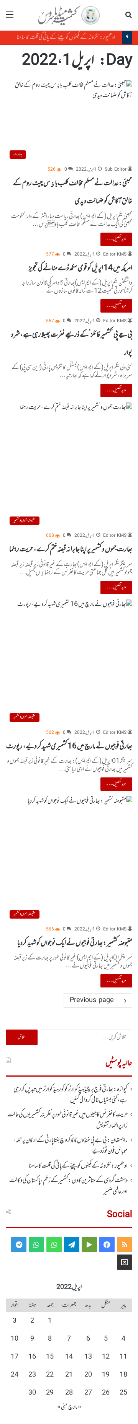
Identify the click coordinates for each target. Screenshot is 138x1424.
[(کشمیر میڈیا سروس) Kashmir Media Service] (69, 15)
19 (106, 1375)
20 (88, 1375)
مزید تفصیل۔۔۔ (116, 239)
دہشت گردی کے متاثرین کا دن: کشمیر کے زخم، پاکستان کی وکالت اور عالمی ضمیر (68, 1186)
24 (14, 1375)
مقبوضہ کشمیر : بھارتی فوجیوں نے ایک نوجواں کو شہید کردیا (74, 943)
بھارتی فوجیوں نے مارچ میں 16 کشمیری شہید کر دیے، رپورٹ (69, 746)
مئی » (62, 1407)
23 (32, 1375)
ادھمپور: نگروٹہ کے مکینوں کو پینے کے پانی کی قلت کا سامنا (69, 37)
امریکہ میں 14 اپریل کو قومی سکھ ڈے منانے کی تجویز (80, 268)
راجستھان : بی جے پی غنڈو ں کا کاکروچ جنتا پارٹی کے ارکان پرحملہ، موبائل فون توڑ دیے (70, 1145)
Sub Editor (116, 170)
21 (69, 1375)
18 (123, 1375)
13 (88, 1357)
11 (123, 1357)
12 (106, 1357)
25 (123, 1393)
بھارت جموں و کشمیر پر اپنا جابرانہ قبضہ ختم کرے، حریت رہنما (70, 549)
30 (32, 1393)
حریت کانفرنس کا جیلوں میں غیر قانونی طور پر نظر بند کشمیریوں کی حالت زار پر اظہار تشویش (67, 1120)
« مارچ (74, 1407)
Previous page (92, 1000)
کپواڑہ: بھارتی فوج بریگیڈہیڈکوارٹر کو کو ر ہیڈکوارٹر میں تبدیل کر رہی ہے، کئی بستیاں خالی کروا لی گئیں (70, 1094)
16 (32, 1357)
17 (14, 1357)
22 (50, 1375)
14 (69, 1357)
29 (50, 1393)
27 (88, 1393)
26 (106, 1393)
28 (69, 1393)
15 (50, 1357)
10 (14, 1339)
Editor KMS (115, 255)
